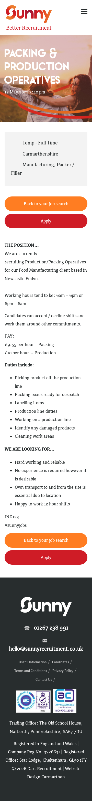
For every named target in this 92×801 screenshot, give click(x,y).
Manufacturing (38, 164)
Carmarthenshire (40, 154)
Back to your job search (46, 203)
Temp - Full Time (40, 143)
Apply (46, 221)
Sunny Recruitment (28, 15)
